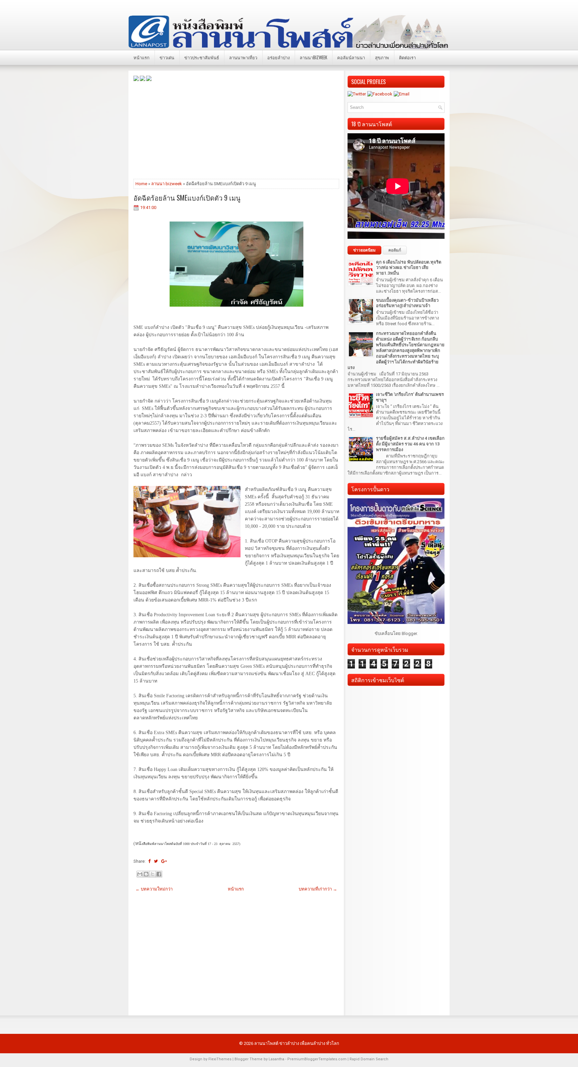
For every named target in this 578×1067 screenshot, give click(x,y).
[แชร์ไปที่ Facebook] (159, 874)
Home (141, 183)
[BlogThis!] (146, 874)
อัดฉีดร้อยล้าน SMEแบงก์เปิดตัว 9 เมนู (186, 197)
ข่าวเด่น (167, 57)
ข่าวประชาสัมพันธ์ (201, 57)
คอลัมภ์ (394, 250)
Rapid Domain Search (369, 1059)
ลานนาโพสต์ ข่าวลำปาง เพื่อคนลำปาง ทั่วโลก (296, 1043)
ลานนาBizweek (313, 57)
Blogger (409, 633)
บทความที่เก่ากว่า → (318, 889)
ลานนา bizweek (166, 183)
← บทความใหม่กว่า (154, 889)
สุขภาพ (382, 57)
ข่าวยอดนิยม (364, 250)
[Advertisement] (236, 129)
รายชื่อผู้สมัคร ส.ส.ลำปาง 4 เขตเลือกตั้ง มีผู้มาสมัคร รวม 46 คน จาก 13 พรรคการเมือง (410, 444)
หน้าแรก (141, 57)
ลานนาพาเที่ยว (243, 57)
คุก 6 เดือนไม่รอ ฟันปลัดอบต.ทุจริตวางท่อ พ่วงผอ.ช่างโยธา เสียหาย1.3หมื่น (408, 268)
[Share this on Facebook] (149, 861)
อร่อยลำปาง (278, 57)
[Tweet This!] (156, 861)
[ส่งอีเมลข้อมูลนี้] (139, 874)
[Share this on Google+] (164, 861)
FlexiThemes (219, 1059)
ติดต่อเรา (407, 57)
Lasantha (276, 1059)
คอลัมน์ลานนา (351, 57)
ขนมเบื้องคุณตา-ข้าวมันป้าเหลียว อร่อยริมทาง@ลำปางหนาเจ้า (407, 303)
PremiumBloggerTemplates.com (317, 1059)
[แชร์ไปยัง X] (152, 874)
